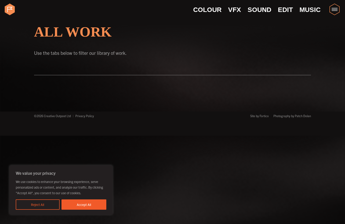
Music (310, 9)
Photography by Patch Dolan (292, 116)
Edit (285, 9)
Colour (207, 9)
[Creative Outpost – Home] (10, 9)
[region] (61, 190)
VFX (234, 9)
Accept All (84, 204)
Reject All (37, 204)
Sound (259, 9)
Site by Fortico (259, 116)
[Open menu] (334, 9)
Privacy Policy (84, 116)
